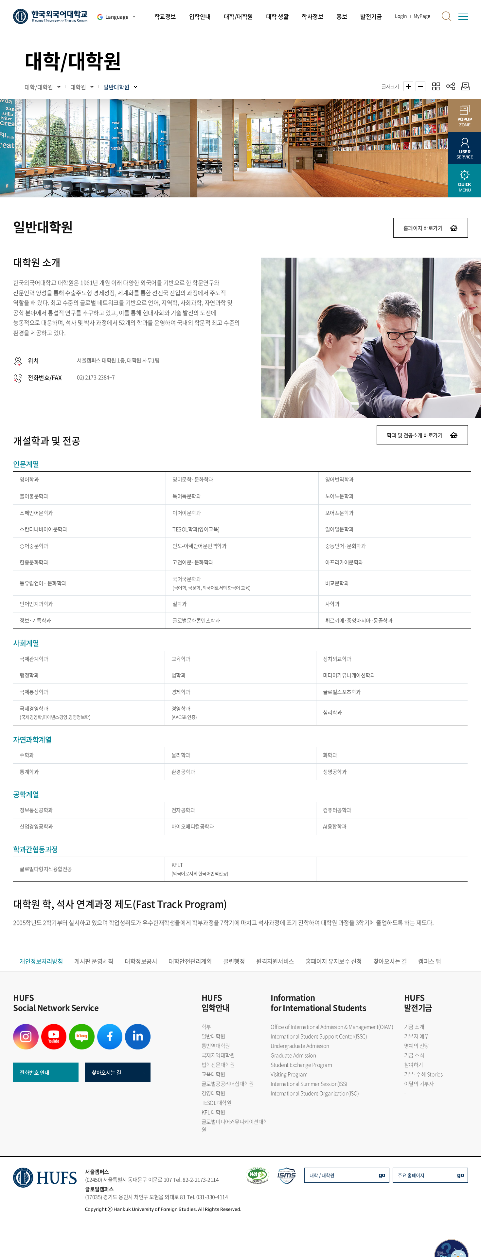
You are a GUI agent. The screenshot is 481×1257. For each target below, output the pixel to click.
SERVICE (464, 154)
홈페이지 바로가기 (423, 228)
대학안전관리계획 (190, 961)
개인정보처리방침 (41, 961)
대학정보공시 (141, 961)
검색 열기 (447, 16)
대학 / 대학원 (322, 1175)
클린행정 (234, 961)
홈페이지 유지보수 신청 (334, 961)
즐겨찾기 (436, 86)
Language (116, 16)
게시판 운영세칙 (93, 961)
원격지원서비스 (275, 961)
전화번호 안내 (34, 1072)
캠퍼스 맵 (429, 961)
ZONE (464, 122)
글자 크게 (408, 86)
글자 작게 (420, 86)
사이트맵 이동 (463, 16)
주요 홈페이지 (411, 1175)
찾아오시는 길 (390, 961)
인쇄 (464, 86)
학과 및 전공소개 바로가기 (414, 435)
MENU (464, 187)
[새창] (26, 1028)
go (382, 1174)
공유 (450, 86)
